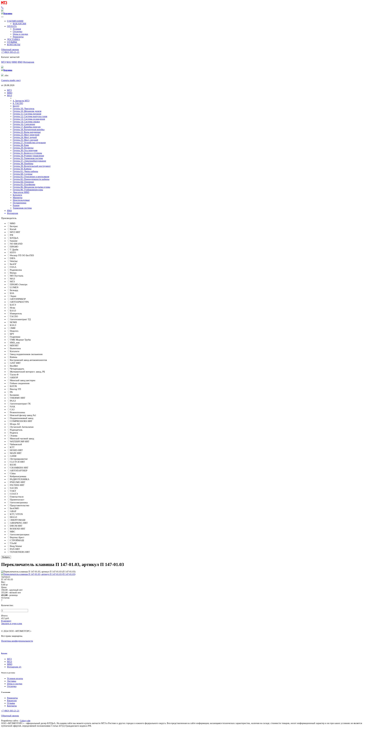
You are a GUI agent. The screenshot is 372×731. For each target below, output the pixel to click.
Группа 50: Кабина (22, 168)
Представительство (19, 505)
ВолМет (14, 366)
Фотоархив (28, 62)
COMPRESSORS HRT (21, 421)
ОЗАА (13, 267)
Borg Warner (16, 546)
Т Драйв (14, 249)
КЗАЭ (13, 325)
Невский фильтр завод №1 (23, 415)
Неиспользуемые (21, 200)
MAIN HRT (16, 453)
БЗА (12, 293)
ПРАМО (14, 246)
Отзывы (11, 703)
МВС (12, 531)
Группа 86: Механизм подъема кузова (31, 187)
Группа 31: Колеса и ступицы (27, 153)
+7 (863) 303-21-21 (10, 52)
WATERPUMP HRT (19, 441)
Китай (13, 229)
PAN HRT (15, 549)
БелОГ (13, 264)
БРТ (12, 334)
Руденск (14, 433)
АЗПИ (13, 456)
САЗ (12, 409)
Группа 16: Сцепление (24, 124)
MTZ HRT (15, 232)
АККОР (14, 377)
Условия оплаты (15, 678)
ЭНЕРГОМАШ (17, 520)
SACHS (14, 488)
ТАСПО (14, 316)
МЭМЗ (13, 322)
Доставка (11, 681)
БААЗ (13, 310)
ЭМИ (12, 328)
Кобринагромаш (18, 476)
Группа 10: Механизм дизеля (27, 111)
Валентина (15, 348)
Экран (13, 296)
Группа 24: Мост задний (25, 137)
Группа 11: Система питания (27, 114)
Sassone (13, 241)
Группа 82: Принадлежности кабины (31, 179)
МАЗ (8, 62)
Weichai (13, 261)
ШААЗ (13, 517)
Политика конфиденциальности (17, 641)
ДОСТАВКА (13, 39)
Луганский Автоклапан (22, 427)
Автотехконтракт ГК (20, 403)
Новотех (14, 331)
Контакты (12, 706)
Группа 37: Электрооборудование (29, 161)
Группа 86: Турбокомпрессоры (28, 189)
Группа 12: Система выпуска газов (30, 116)
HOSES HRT (16, 450)
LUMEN (14, 287)
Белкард (14, 290)
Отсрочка (17, 31)
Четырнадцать (17, 369)
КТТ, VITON (16, 514)
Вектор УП (15, 389)
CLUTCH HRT (17, 462)
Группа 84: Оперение (23, 182)
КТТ (12, 447)
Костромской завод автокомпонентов (28, 360)
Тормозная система (22, 208)
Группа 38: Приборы (23, 163)
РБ (11, 392)
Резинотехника (17, 412)
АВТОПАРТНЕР (18, 470)
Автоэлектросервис (19, 534)
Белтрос (14, 226)
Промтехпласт (17, 499)
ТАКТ (13, 491)
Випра (13, 273)
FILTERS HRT (17, 485)
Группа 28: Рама (21, 145)
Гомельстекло (17, 496)
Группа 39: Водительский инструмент (32, 166)
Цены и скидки (20, 34)
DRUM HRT (16, 526)
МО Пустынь (16, 275)
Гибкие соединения (19, 383)
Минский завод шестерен (22, 380)
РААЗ (13, 401)
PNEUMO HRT (17, 482)
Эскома (13, 435)
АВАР (13, 511)
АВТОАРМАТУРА (19, 302)
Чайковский (16, 444)
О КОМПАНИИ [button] (15, 21)
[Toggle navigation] (2, 16)
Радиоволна (16, 270)
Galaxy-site (25, 720)
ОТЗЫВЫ (12, 42)
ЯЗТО (13, 252)
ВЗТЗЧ (13, 386)
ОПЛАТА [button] (12, 26)
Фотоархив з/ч (14, 667)
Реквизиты (18, 36)
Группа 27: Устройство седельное (29, 142)
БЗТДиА (14, 238)
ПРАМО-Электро (18, 284)
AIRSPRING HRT (19, 523)
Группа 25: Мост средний (25, 140)
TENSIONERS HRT (20, 552)
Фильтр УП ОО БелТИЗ (22, 255)
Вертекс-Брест (17, 537)
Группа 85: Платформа (24, 184)
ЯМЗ (20, 62)
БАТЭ (13, 305)
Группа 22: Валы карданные (27, 132)
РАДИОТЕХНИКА (19, 479)
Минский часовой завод (22, 438)
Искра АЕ (15, 424)
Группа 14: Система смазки (26, 121)
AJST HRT (15, 363)
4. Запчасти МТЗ (21, 100)
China (13, 473)
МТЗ (3, 62)
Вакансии (12, 700)
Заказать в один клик (11, 623)
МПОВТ (14, 345)
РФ (11, 235)
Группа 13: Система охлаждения (29, 119)
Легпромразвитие (19, 459)
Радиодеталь (16, 430)
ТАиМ (13, 543)
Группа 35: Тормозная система (28, 158)
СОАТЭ (14, 494)
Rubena (13, 357)
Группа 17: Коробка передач (27, 127)
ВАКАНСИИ (19, 23)
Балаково (14, 395)
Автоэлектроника (19, 502)
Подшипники (19, 203)
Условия (17, 29)
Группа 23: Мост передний (26, 134)
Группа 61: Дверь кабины (25, 171)
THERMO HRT (17, 398)
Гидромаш (15, 337)
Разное (16, 205)
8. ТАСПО (18, 103)
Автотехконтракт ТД (20, 319)
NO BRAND (16, 244)
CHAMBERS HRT (19, 467)
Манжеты (17, 197)
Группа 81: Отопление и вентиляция (31, 176)
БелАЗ (16, 106)
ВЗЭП (13, 464)
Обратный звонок (10, 49)
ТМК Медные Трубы (20, 339)
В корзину (6, 621)
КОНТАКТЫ (13, 44)
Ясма (12, 307)
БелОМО (14, 508)
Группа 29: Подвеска (23, 148)
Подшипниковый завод (21, 418)
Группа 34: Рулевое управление (28, 155)
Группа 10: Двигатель (23, 108)
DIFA (12, 258)
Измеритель (16, 313)
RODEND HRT (17, 528)
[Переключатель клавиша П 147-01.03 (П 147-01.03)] (38, 574)
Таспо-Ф (14, 374)
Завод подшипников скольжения (26, 354)
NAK (12, 406)
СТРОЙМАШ (17, 540)
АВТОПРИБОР (18, 299)
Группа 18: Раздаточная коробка (28, 129)
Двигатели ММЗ (21, 192)
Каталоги (17, 195)
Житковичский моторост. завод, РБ (27, 371)
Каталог (4, 653)
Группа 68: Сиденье (22, 174)
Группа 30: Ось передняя (25, 150)
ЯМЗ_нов (15, 342)
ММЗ (14, 62)
